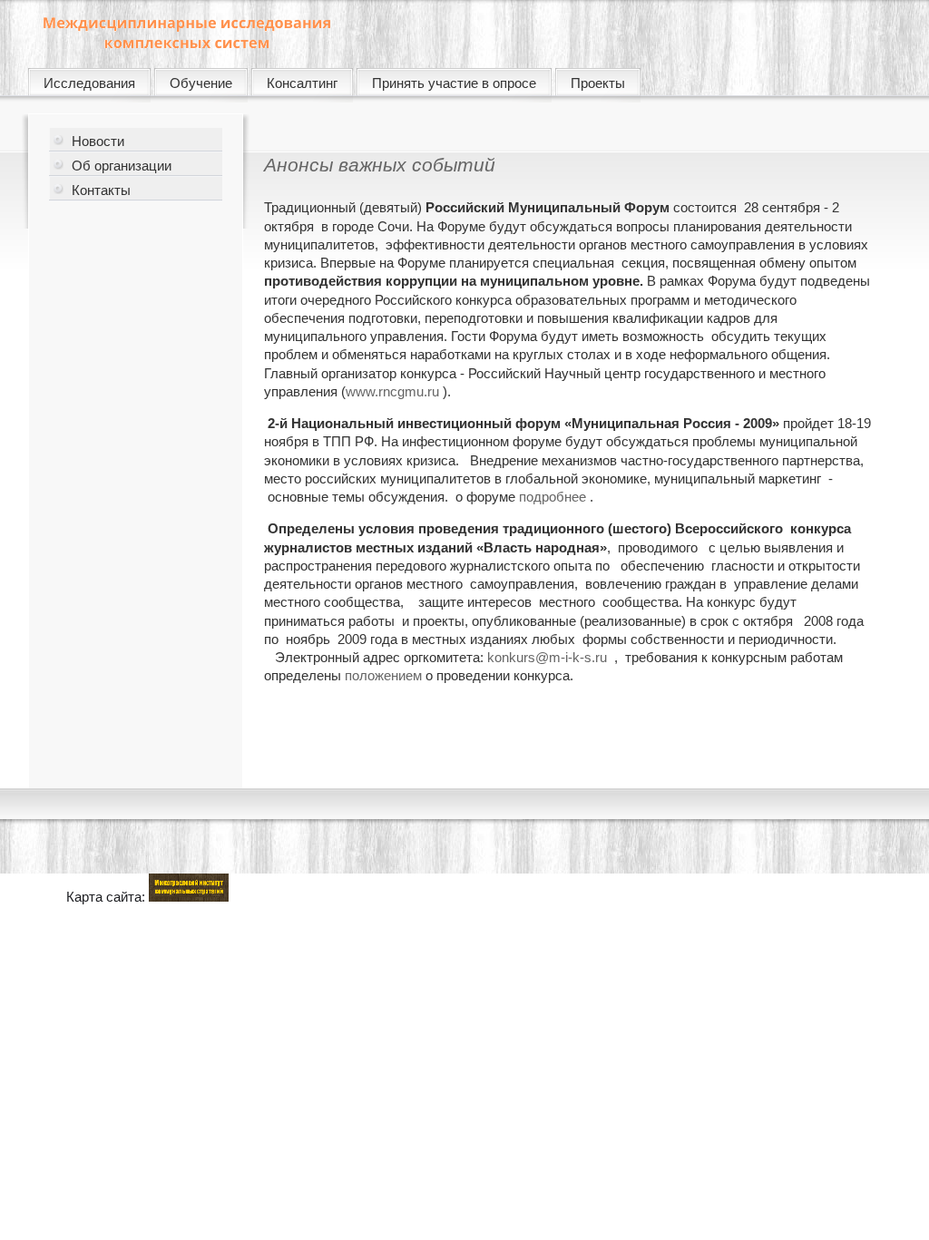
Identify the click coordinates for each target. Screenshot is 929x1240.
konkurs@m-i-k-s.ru (547, 657)
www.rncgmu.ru (392, 391)
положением (383, 675)
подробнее (552, 496)
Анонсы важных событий (379, 164)
